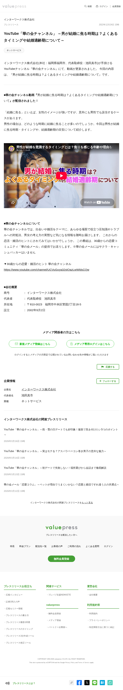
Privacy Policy (70, 662)
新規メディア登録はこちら (35, 344)
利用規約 (93, 613)
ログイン (104, 6)
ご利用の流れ (74, 546)
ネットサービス (14, 50)
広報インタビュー (14, 595)
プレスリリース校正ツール (18, 643)
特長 (12, 546)
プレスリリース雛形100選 (18, 622)
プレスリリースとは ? (24, 683)
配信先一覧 (41, 546)
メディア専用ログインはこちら (92, 344)
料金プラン (25, 546)
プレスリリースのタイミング (19, 629)
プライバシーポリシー (99, 620)
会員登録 (116, 6)
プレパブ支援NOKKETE (59, 595)
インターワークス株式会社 (19, 19)
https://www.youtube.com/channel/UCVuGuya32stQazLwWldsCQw (46, 269)
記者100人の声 (13, 601)
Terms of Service (84, 662)
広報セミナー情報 (14, 608)
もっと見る (87, 502)
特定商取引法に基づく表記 (101, 627)
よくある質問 (92, 546)
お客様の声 (57, 546)
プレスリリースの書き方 (17, 615)
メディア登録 (54, 620)
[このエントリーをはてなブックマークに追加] (102, 684)
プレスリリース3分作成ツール (20, 636)
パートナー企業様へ (57, 627)
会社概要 (93, 595)
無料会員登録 (61, 558)
